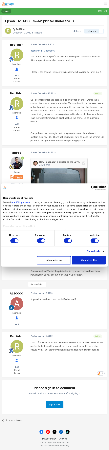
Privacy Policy (49, 438)
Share (78, 31)
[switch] (41, 241)
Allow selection (54, 260)
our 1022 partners (20, 202)
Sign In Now (54, 404)
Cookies (63, 438)
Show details (93, 251)
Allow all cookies (88, 260)
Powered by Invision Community (54, 445)
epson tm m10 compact (43, 50)
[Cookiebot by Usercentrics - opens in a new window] (93, 187)
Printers (38, 32)
